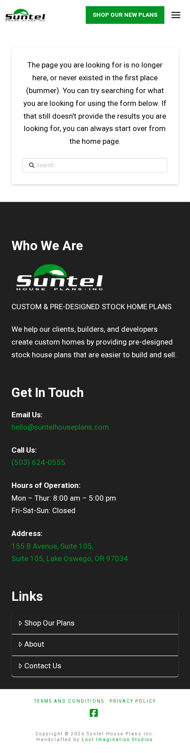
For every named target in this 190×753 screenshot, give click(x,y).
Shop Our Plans (49, 622)
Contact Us (42, 665)
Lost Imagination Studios (117, 739)
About (34, 644)
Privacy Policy (133, 701)
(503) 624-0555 (38, 462)
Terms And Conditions (69, 701)
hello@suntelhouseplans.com (60, 427)
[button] (175, 15)
